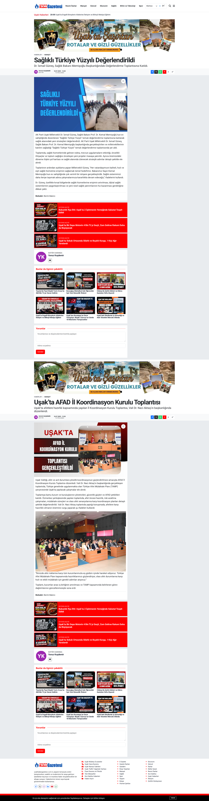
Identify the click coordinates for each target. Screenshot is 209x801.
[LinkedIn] (48, 786)
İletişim (150, 779)
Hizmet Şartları (125, 784)
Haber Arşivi (89, 779)
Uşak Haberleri (153, 776)
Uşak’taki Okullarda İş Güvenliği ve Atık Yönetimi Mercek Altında (110, 316)
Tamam (173, 798)
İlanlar (150, 767)
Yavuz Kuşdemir (56, 255)
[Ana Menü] (173, 6)
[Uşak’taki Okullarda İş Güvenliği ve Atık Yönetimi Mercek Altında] (111, 305)
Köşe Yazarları (125, 769)
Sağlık (113, 6)
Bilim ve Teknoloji (127, 6)
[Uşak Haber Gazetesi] (48, 6)
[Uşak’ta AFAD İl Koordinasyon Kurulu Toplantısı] (80, 449)
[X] (40, 786)
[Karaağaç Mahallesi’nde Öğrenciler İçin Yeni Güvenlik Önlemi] (80, 281)
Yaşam (122, 779)
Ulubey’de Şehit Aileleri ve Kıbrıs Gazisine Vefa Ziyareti (109, 292)
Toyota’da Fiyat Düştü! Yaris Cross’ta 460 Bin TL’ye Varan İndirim (50, 292)
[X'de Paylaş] (156, 72)
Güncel (93, 6)
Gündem (123, 767)
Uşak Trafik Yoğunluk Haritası (95, 769)
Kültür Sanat (152, 769)
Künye (122, 781)
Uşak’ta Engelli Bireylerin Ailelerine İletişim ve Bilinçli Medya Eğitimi (49, 316)
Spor (141, 6)
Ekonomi (104, 6)
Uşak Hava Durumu (92, 764)
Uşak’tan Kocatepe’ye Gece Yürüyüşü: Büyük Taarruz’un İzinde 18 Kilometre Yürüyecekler (89, 15)
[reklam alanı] (104, 35)
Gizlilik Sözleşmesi (155, 781)
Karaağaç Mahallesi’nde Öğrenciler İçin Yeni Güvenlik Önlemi (80, 292)
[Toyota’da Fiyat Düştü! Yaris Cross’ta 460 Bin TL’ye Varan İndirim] (50, 281)
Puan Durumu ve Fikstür (93, 771)
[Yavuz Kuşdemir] (41, 257)
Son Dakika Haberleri (92, 776)
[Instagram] (44, 786)
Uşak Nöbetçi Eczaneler (93, 762)
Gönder (40, 352)
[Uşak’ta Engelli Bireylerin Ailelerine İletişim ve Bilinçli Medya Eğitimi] (50, 305)
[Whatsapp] (56, 786)
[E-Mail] (50, 260)
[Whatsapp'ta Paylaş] (160, 72)
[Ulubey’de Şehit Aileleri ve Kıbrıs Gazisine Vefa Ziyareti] (111, 281)
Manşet (83, 6)
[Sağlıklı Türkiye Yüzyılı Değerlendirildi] (80, 104)
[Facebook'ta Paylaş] (152, 72)
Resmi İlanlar (71, 6)
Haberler (38, 55)
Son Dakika (152, 774)
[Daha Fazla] (164, 72)
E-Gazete (123, 762)
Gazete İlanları (125, 764)
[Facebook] (36, 786)
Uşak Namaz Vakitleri (92, 767)
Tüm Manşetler (90, 774)
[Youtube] (52, 786)
